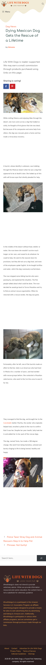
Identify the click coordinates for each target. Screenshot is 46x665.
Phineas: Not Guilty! (17, 545)
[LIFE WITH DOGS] (15, 4)
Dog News (11, 26)
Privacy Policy (15, 651)
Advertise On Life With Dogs (31, 648)
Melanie (11, 47)
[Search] (41, 558)
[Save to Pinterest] (12, 86)
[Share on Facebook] (6, 86)
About (6, 648)
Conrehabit (7, 423)
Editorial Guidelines (18, 654)
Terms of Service (29, 651)
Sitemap (31, 654)
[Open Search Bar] (43, 4)
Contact (14, 648)
